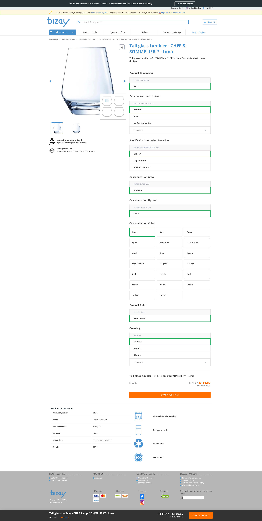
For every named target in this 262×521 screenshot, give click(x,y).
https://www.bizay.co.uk (99, 13)
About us (98, 478)
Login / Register (199, 32)
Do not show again (185, 4)
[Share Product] (122, 47)
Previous (50, 81)
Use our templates (58, 480)
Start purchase (170, 395)
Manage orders (144, 483)
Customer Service (177, 8)
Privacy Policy (187, 480)
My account (143, 480)
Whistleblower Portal (190, 485)
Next (124, 81)
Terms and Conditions (191, 478)
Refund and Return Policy (192, 483)
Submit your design (59, 478)
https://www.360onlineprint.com (173, 13)
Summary (64, 517)
